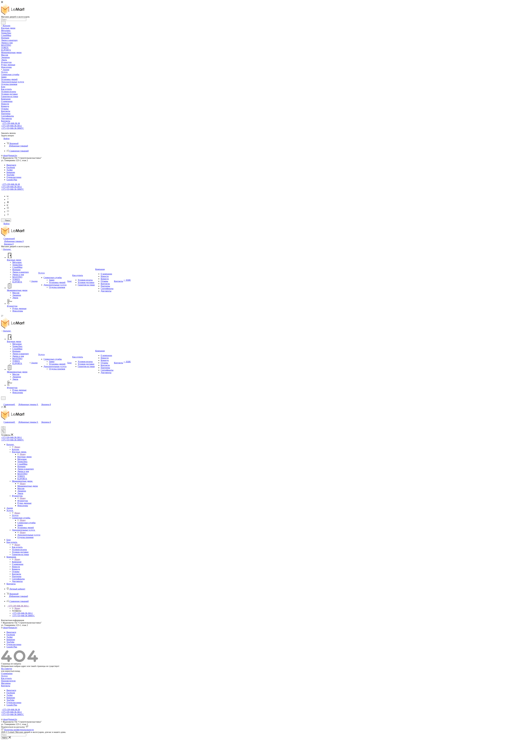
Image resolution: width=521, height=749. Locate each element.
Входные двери (24, 457)
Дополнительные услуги (28, 535)
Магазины (6, 683)
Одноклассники (14, 177)
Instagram (11, 172)
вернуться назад (12, 671)
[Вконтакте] (8, 196)
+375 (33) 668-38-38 (12, 128)
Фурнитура (22, 501)
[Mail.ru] (8, 215)
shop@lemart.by (10, 155)
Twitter (10, 170)
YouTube (10, 175)
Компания (16, 562)
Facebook (11, 167)
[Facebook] (8, 199)
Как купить (17, 547)
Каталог (15, 449)
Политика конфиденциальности (19, 730)
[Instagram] (8, 208)
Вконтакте (11, 165)
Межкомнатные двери (27, 486)
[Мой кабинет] (2, 401)
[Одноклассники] (8, 203)
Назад (17, 447)
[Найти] (3, 22)
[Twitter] (7, 205)
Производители (8, 681)
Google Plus (12, 179)
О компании (6, 673)
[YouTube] (8, 212)
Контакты (5, 686)
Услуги (15, 515)
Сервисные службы (26, 523)
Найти (4, 738)
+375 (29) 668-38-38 (11, 123)
